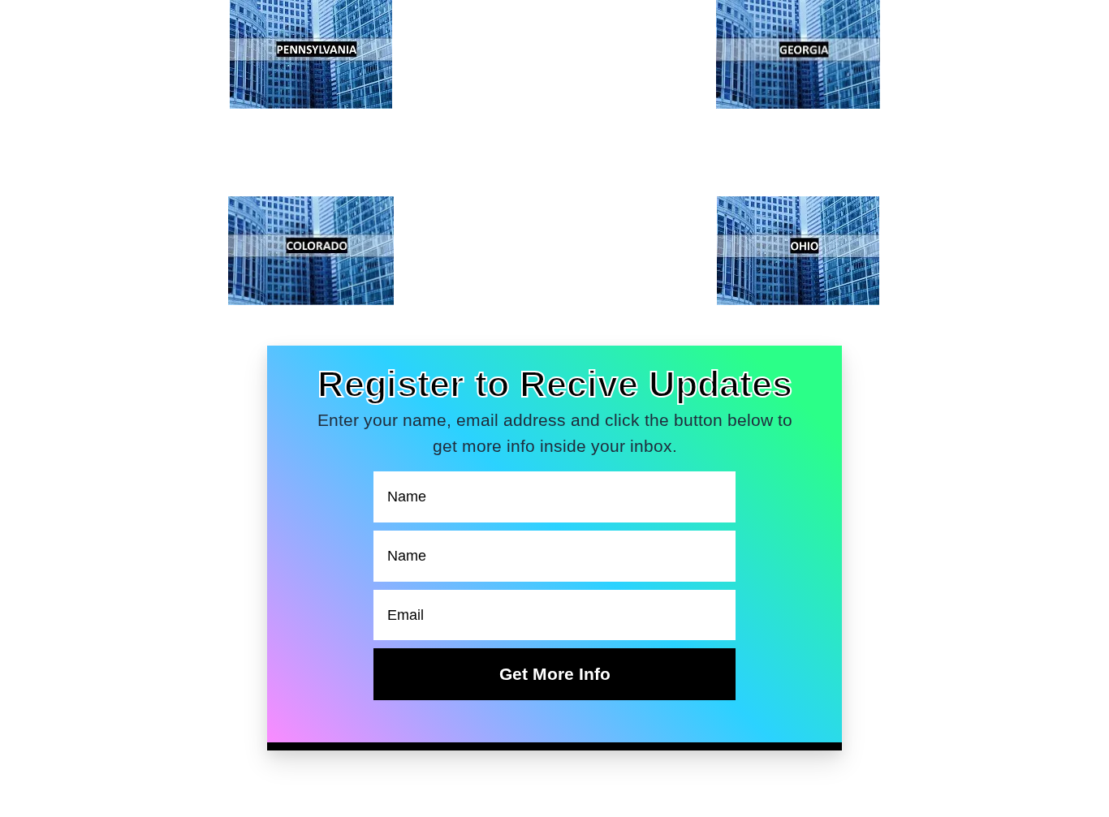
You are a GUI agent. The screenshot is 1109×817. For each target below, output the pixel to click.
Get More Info (555, 673)
